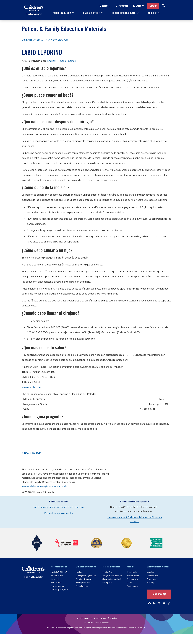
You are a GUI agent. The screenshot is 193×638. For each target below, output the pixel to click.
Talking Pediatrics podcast (111, 579)
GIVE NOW (157, 594)
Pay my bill (123, 5)
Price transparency (57, 586)
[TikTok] (169, 603)
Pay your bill (55, 579)
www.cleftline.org (31, 387)
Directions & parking (83, 579)
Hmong (62, 61)
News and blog (132, 579)
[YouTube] (164, 603)
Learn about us (132, 572)
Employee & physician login (112, 575)
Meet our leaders (133, 575)
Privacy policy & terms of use (94, 618)
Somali (72, 61)
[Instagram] (159, 603)
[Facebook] (149, 603)
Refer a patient (107, 582)
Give (152, 5)
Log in (138, 5)
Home (78, 618)
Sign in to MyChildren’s (59, 572)
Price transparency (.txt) (59, 589)
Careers (129, 582)
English (51, 61)
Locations (106, 5)
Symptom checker (57, 575)
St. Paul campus (82, 586)
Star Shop (150, 582)
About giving (151, 579)
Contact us (112, 618)
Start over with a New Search (46, 40)
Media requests (132, 586)
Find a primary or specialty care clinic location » (58, 507)
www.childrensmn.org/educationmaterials (44, 486)
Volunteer (150, 572)
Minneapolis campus (83, 582)
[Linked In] (154, 603)
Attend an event (152, 575)
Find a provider (56, 582)
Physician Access (108, 572)
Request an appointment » (58, 513)
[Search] (163, 5)
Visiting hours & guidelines (86, 575)
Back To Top (32, 453)
